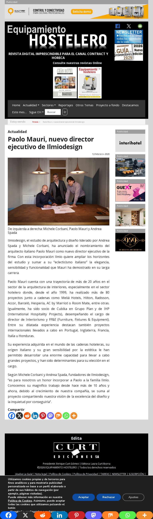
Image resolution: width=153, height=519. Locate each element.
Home (16, 105)
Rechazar (108, 497)
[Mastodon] (50, 415)
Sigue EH (35, 112)
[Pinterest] (42, 415)
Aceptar (83, 497)
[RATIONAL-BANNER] (130, 168)
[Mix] (58, 415)
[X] (19, 415)
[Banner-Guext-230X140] (130, 193)
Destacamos (130, 105)
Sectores (48, 105)
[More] (73, 415)
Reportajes (65, 105)
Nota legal (41, 474)
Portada (35, 122)
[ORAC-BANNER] (130, 218)
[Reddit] (27, 415)
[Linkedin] (34, 415)
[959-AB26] (130, 243)
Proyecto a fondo (107, 105)
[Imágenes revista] (76, 12)
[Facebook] (11, 415)
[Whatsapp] (66, 415)
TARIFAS (104, 474)
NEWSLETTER (119, 474)
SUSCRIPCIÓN (136, 474)
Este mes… (19, 112)
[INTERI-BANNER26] (130, 144)
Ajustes (133, 497)
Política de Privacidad (86, 474)
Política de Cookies (60, 474)
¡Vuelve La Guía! (24, 474)
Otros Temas (84, 105)
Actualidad (30, 105)
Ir (65, 112)
